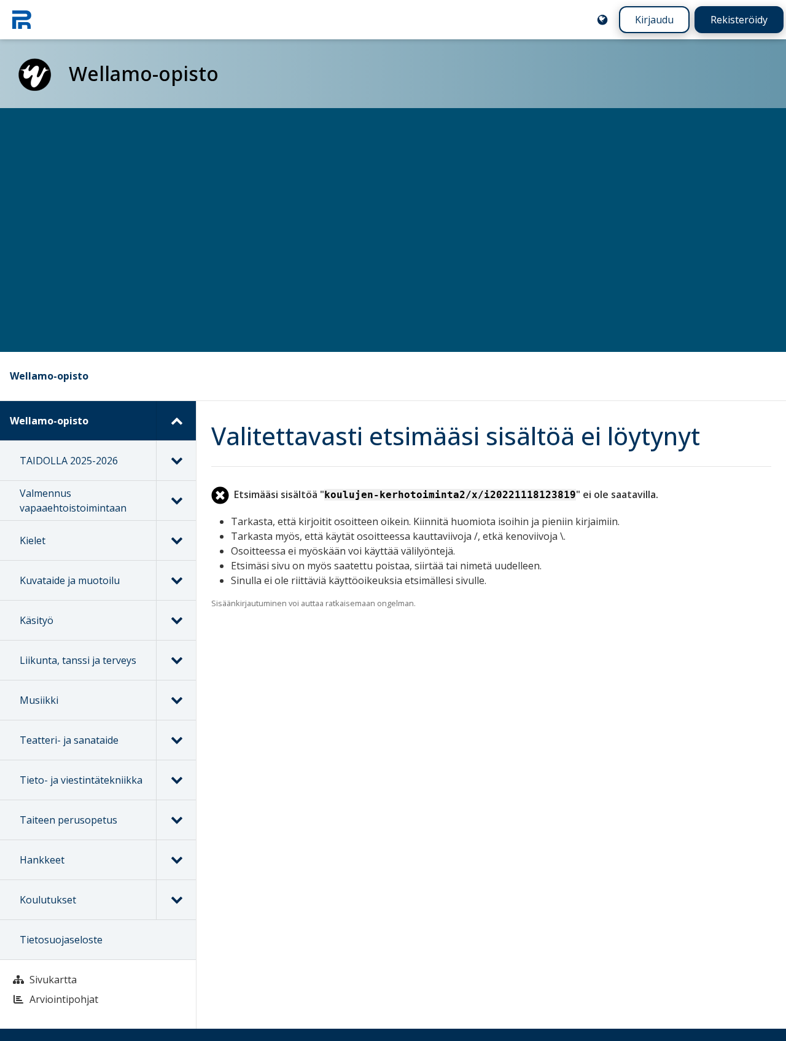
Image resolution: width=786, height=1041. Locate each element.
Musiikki (39, 700)
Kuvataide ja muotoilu (70, 580)
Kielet (32, 540)
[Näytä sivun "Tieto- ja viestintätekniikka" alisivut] (176, 780)
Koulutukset (48, 899)
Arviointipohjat (63, 999)
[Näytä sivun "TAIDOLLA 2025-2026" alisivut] (176, 460)
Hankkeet (42, 860)
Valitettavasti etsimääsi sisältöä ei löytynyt (455, 436)
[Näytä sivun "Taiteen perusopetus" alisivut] (176, 820)
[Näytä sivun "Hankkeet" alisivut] (176, 859)
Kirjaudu (654, 19)
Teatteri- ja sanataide (69, 740)
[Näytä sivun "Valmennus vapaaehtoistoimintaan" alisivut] (176, 500)
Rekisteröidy (739, 19)
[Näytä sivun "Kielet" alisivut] (176, 540)
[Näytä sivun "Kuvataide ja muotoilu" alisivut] (176, 580)
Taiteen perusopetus (68, 820)
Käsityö (36, 620)
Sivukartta (53, 979)
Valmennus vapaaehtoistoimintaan (73, 500)
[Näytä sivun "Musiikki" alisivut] (176, 700)
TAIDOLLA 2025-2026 (69, 460)
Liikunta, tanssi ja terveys (78, 660)
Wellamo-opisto (49, 376)
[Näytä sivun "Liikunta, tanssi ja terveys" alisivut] (176, 660)
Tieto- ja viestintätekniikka (81, 780)
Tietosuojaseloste (61, 939)
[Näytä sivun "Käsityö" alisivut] (176, 620)
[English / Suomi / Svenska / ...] (602, 19)
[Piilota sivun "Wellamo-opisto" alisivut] (176, 420)
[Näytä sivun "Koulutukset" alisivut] (176, 899)
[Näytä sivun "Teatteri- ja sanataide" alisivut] (176, 740)
